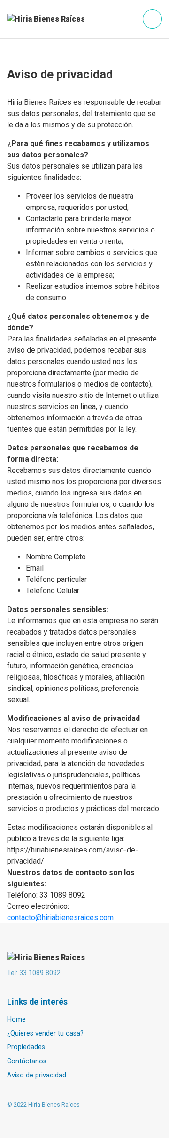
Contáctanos (26, 1061)
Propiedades (26, 1047)
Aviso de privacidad (36, 1075)
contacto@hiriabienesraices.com (60, 917)
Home (16, 1019)
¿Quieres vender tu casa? (45, 1033)
